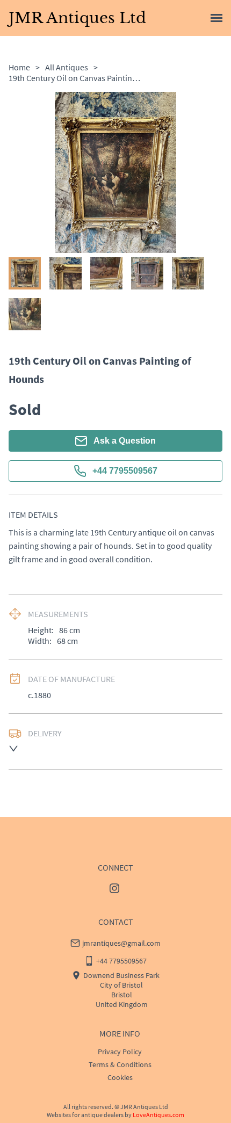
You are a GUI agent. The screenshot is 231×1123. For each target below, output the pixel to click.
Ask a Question (124, 440)
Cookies (120, 1077)
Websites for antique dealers (85, 1115)
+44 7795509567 (124, 470)
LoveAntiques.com (158, 1115)
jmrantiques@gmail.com (121, 943)
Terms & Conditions (120, 1064)
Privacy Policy (120, 1051)
